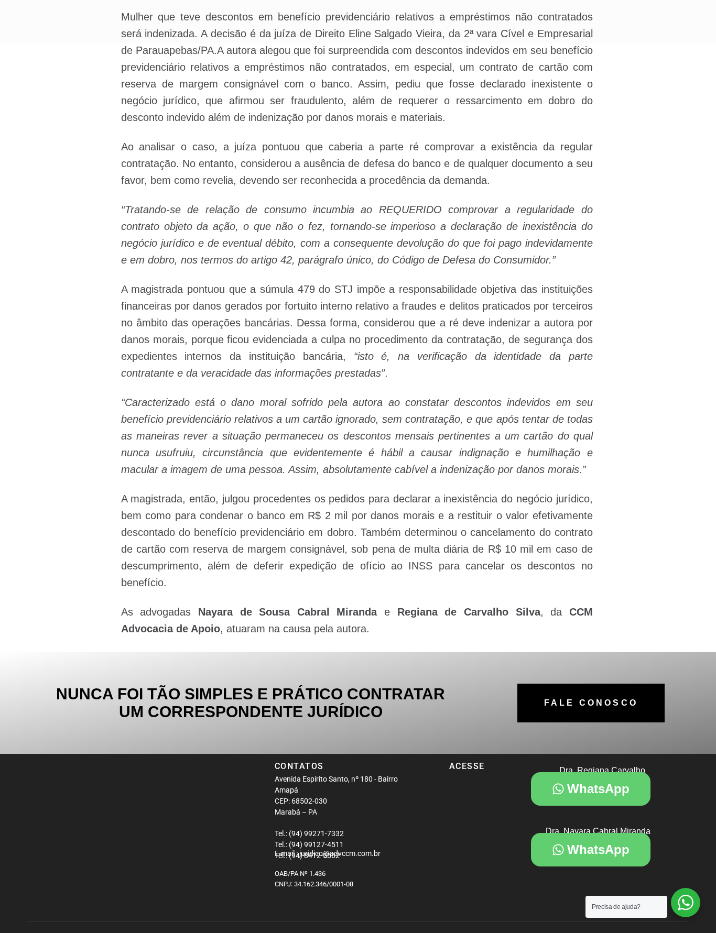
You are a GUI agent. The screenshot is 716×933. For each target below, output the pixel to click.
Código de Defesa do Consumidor (470, 260)
